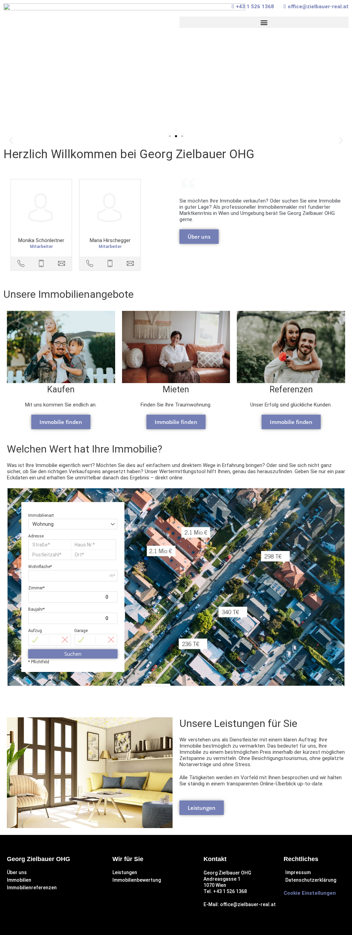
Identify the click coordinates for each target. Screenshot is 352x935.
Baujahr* (36, 609)
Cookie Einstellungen (310, 893)
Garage (81, 630)
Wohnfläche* (40, 566)
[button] (264, 22)
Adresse (36, 536)
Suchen (72, 653)
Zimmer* (36, 588)
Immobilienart (41, 515)
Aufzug (35, 630)
